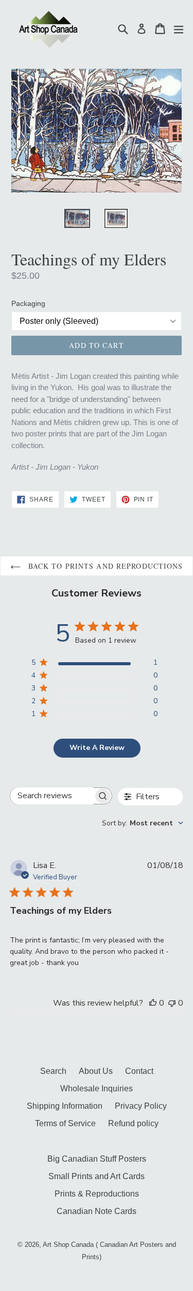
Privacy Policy (141, 1106)
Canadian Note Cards (96, 1211)
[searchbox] (52, 795)
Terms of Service (65, 1123)
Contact (139, 1071)
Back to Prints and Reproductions (104, 566)
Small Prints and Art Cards (96, 1176)
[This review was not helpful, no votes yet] (172, 1003)
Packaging (28, 303)
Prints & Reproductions (97, 1193)
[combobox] (142, 823)
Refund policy (133, 1123)
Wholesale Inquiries (96, 1088)
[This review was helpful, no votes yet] (152, 1003)
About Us (96, 1071)
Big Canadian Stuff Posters (96, 1158)
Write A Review (97, 748)
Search (53, 1071)
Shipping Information (64, 1106)
